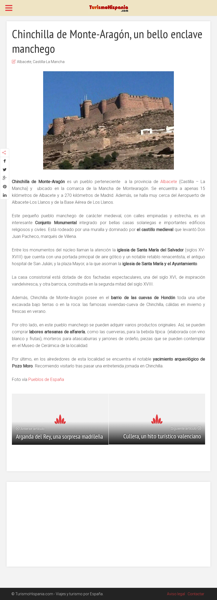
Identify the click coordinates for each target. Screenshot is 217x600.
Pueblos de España (46, 379)
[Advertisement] (108, 524)
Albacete (24, 62)
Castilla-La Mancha (49, 62)
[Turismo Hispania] (108, 8)
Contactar (196, 594)
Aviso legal (176, 594)
